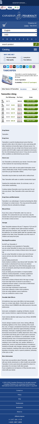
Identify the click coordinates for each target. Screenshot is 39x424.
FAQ (19, 399)
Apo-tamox (23, 89)
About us (19, 412)
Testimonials (19, 403)
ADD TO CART (31, 101)
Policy (19, 395)
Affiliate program (19, 416)
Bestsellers (19, 407)
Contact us (19, 390)
